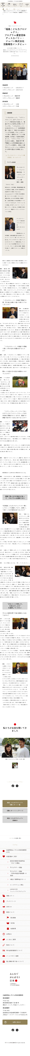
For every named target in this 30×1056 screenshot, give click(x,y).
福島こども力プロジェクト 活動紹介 (15, 819)
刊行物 (12, 923)
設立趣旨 (13, 918)
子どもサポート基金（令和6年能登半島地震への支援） (18, 873)
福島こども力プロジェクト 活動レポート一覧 (15, 804)
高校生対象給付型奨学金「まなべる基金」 (17, 862)
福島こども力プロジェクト (19, 9)
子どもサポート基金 (16, 867)
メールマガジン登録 (12, 956)
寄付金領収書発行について (14, 950)
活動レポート (9, 9)
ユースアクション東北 (16, 885)
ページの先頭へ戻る (16, 838)
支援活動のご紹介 (11, 856)
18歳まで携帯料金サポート (18, 879)
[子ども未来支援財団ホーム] (3, 9)
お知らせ (9, 907)
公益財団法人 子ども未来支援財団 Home (16, 851)
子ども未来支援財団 (11, 1042)
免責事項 (13, 929)
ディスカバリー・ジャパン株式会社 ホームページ (16, 156)
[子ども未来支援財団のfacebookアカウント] (13, 1031)
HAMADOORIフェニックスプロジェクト (18, 890)
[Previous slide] (2, 750)
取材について (10, 945)
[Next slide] (28, 750)
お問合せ (9, 934)
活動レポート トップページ (15, 811)
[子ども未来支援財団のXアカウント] (17, 1031)
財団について (10, 912)
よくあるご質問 (11, 939)
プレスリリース (11, 901)
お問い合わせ (17, 1022)
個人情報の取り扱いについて (15, 961)
